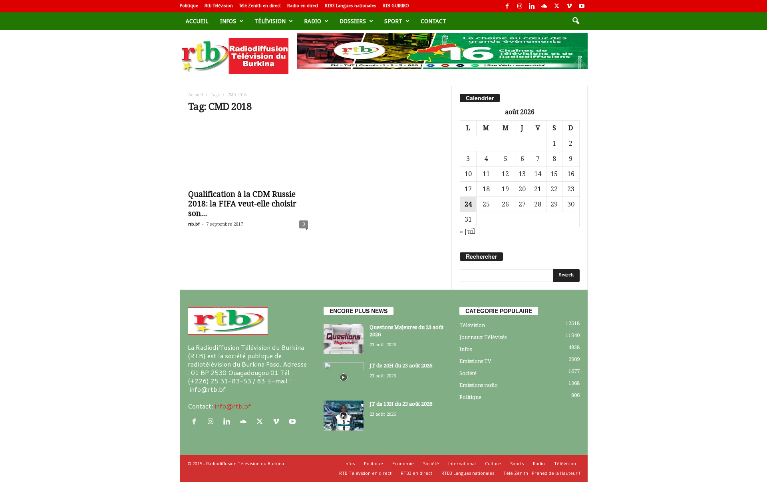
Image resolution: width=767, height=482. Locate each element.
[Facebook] (507, 6)
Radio (312, 21)
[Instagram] (520, 6)
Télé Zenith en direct (260, 5)
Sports (517, 463)
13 (522, 174)
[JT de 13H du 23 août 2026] (344, 415)
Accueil (197, 21)
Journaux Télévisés (483, 337)
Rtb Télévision (219, 5)
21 (537, 189)
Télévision (270, 21)
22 (554, 189)
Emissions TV (475, 361)
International (462, 463)
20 (522, 189)
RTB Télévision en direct (365, 473)
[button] (575, 21)
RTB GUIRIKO (396, 5)
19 (505, 189)
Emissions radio (478, 385)
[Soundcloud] (544, 6)
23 (570, 189)
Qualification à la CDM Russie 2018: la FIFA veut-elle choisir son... (242, 204)
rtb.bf (194, 224)
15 (554, 174)
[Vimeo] (569, 6)
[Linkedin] (532, 6)
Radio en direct (302, 5)
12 (505, 174)
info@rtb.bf (233, 406)
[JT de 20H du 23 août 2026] (344, 377)
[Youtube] (581, 6)
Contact (433, 21)
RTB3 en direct (416, 473)
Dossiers (353, 21)
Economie (403, 463)
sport (393, 21)
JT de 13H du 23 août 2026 (401, 404)
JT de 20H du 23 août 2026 (401, 366)
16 (570, 174)
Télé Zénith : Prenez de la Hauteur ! (541, 473)
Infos (228, 21)
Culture (493, 463)
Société (468, 373)
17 (468, 189)
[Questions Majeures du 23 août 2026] (344, 339)
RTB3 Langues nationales (350, 5)
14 (537, 174)
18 (486, 189)
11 (486, 174)
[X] (557, 6)
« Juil (467, 231)
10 (468, 174)
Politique (189, 5)
